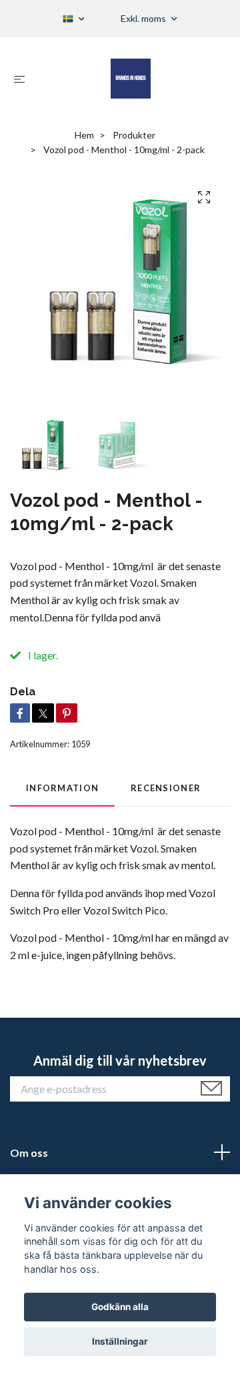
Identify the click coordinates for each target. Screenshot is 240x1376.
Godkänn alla (120, 1306)
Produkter (134, 135)
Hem (84, 135)
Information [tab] (62, 788)
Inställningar (120, 1341)
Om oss (29, 1152)
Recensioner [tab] (166, 788)
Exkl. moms (144, 18)
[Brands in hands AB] (131, 78)
